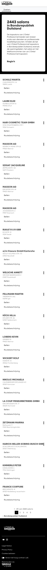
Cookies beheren (8, 553)
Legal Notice (7, 546)
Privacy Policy (7, 550)
